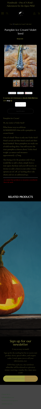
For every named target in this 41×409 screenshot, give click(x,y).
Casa (11, 24)
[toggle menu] (2, 13)
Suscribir (31, 378)
